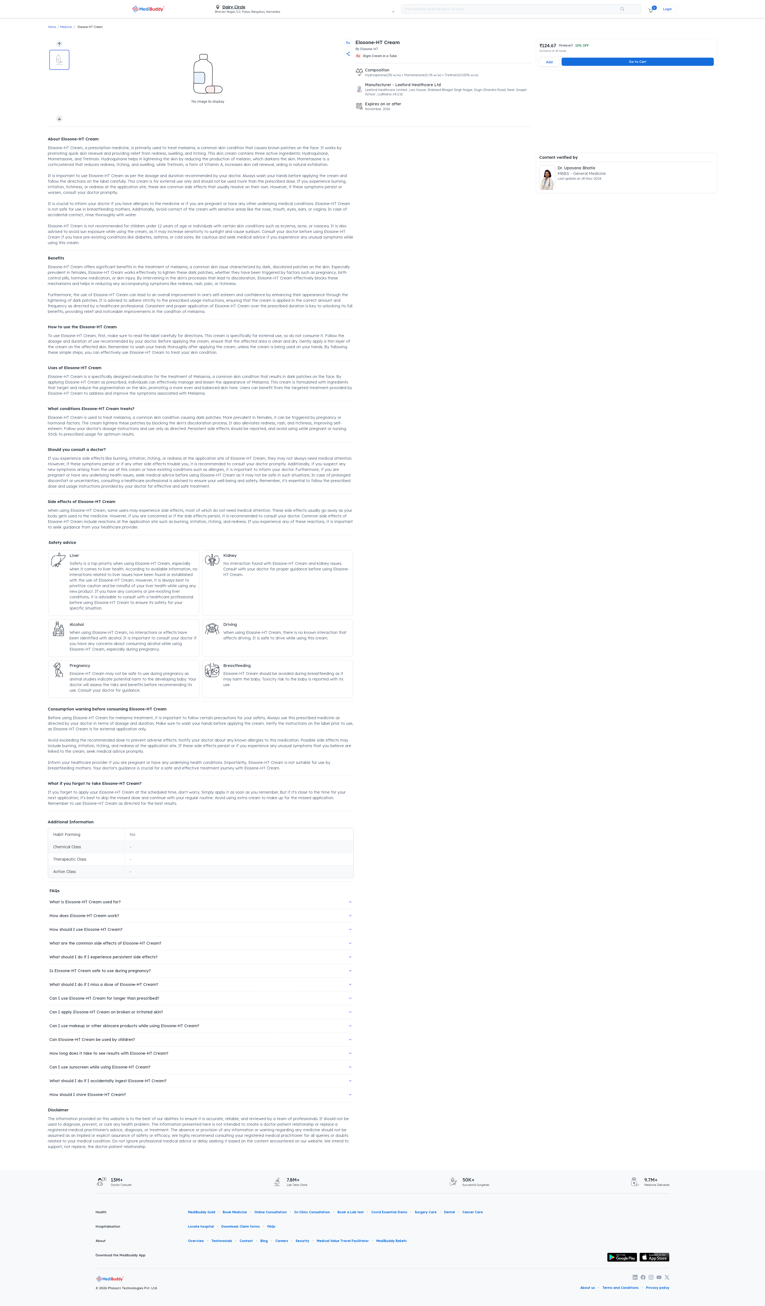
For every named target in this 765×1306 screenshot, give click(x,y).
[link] (148, 9)
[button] (650, 9)
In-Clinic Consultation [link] (312, 1212)
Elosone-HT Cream (90, 27)
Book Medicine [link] (235, 1212)
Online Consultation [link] (270, 1212)
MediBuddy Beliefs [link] (391, 1241)
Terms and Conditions (620, 1288)
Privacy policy (657, 1288)
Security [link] (302, 1241)
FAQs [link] (271, 1226)
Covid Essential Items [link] (389, 1212)
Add (549, 62)
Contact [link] (246, 1241)
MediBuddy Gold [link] (201, 1212)
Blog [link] (264, 1241)
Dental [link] (449, 1212)
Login (667, 9)
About (101, 1241)
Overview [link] (196, 1241)
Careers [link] (281, 1241)
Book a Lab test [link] (350, 1212)
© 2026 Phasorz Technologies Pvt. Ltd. (127, 1288)
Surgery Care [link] (425, 1212)
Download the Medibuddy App (120, 1255)
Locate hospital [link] (201, 1226)
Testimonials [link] (221, 1241)
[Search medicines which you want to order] (622, 9)
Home (52, 27)
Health (101, 1212)
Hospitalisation (108, 1226)
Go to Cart (637, 62)
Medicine (66, 27)
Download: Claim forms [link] (240, 1226)
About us (587, 1288)
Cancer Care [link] (472, 1212)
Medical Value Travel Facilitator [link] (343, 1241)
